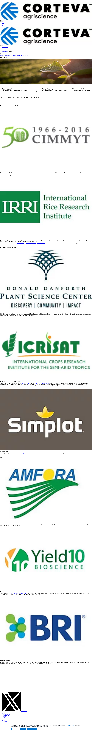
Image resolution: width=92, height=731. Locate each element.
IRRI (20, 243)
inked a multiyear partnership (41, 383)
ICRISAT (26, 383)
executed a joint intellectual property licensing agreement (20, 453)
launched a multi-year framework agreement (35, 243)
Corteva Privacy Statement (70, 725)
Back (3, 23)
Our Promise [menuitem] (4, 24)
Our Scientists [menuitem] (4, 25)
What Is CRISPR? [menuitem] (5, 47)
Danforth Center (22, 312)
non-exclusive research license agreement (18, 593)
